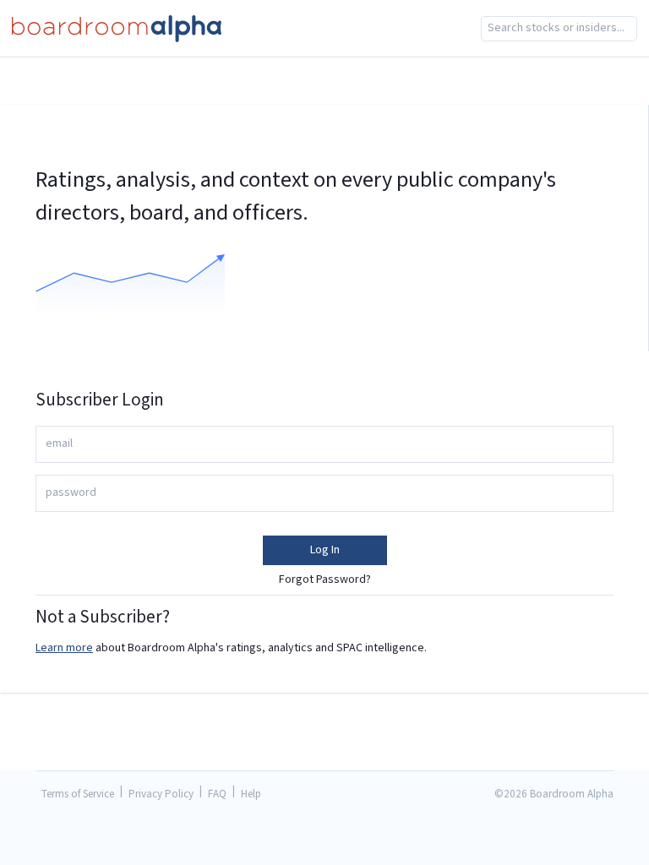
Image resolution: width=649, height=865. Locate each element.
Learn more (64, 648)
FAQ (217, 794)
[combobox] (559, 28)
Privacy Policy (161, 794)
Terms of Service (77, 794)
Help (251, 794)
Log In (325, 550)
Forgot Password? (325, 579)
